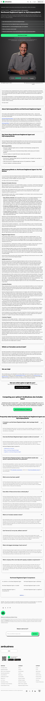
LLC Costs (3, 680)
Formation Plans (4, 667)
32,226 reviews (25, 78)
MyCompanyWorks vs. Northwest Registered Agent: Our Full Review (22, 26)
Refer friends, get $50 (22, 683)
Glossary (37, 680)
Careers (19, 669)
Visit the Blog (20, 676)
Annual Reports (4, 674)
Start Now (35, 633)
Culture (19, 673)
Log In (9, 650)
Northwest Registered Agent (7, 118)
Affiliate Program (21, 680)
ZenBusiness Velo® (4, 676)
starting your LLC (37, 375)
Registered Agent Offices (23, 685)
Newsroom (20, 674)
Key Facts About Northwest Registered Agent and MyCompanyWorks (22, 24)
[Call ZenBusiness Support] (30, 2)
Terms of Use (38, 674)
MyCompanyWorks (5, 123)
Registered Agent (4, 669)
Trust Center (38, 678)
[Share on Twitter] (6, 608)
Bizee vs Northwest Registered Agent (11, 450)
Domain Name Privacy (5, 685)
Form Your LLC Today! (22, 35)
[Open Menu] (1, 1)
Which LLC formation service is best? (22, 29)
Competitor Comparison (5, 10)
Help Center (38, 671)
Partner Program (21, 678)
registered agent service (20, 375)
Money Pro (3, 678)
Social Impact (20, 671)
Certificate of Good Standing (6, 683)
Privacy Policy (38, 676)
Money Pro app (5, 376)
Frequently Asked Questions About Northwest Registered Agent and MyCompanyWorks (22, 31)
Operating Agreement (5, 673)
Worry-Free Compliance (5, 671)
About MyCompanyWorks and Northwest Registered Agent (22, 21)
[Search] (28, 2)
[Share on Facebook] (8, 608)
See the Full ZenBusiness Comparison (22, 409)
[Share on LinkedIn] (4, 608)
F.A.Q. (37, 669)
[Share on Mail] (10, 608)
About (19, 667)
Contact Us (38, 673)
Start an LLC (40, 1)
